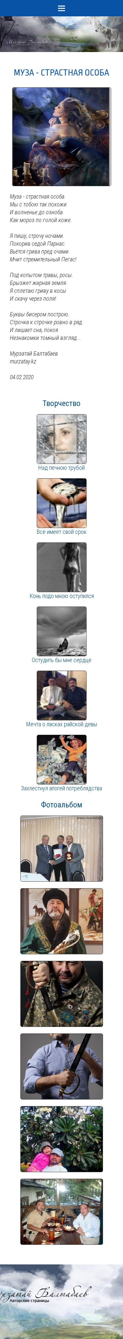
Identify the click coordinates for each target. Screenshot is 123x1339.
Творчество (61, 403)
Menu (61, 8)
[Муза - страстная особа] (61, 91)
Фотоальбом (61, 804)
